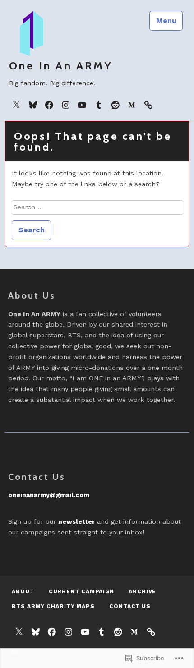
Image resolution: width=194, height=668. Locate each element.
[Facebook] (49, 105)
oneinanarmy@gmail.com (48, 494)
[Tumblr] (99, 105)
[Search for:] (97, 207)
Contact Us (130, 606)
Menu (166, 20)
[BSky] (33, 105)
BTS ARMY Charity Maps (53, 606)
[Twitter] (16, 105)
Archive (142, 591)
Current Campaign (81, 591)
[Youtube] (82, 105)
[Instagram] (66, 105)
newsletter (76, 521)
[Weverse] (148, 105)
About (23, 591)
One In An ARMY (61, 66)
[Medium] (132, 105)
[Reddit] (115, 105)
